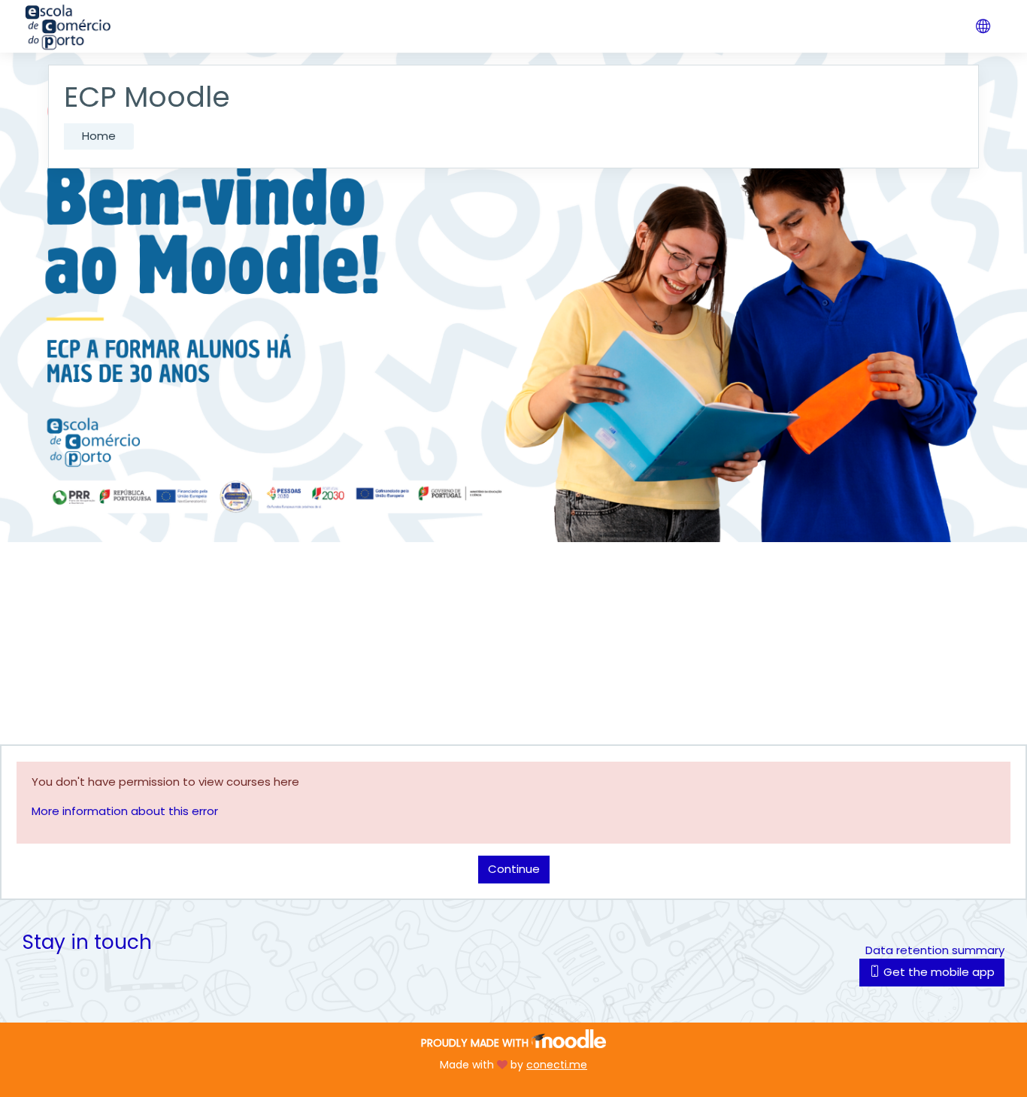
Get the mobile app (937, 972)
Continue (514, 869)
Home (99, 136)
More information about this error (125, 811)
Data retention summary (934, 950)
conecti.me (556, 1064)
